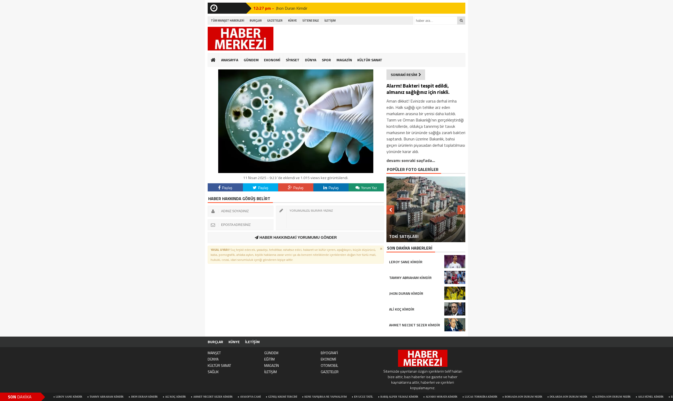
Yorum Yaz (368, 187)
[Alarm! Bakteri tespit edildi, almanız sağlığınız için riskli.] (295, 171)
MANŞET (214, 353)
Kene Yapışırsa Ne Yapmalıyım (304, 396)
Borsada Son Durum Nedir (502, 396)
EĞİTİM (269, 359)
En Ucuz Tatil (342, 396)
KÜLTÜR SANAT (369, 60)
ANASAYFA (229, 60)
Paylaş (226, 187)
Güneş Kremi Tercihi (261, 396)
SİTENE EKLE (310, 20)
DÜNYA (310, 60)
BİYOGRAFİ (329, 353)
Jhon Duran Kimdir (291, 8)
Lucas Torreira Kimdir (459, 396)
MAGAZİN (344, 60)
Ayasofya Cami (229, 396)
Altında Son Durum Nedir (591, 396)
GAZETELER (275, 20)
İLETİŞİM (330, 20)
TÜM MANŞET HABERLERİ (227, 20)
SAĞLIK (213, 371)
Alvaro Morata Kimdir (420, 396)
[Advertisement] (369, 38)
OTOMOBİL (329, 365)
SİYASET (292, 60)
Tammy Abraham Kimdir (85, 396)
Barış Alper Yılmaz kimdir (378, 396)
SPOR (326, 60)
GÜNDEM (251, 60)
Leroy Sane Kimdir (47, 396)
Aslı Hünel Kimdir (629, 396)
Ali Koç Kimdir (154, 396)
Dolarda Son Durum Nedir (547, 396)
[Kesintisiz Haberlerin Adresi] (240, 39)
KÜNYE (292, 20)
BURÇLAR (256, 20)
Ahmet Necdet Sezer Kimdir (191, 396)
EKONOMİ (272, 60)
